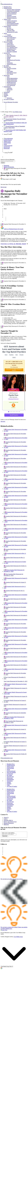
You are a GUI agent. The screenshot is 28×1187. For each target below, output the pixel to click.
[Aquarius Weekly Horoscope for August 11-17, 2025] (15, 743)
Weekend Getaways (12, 18)
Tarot (8, 77)
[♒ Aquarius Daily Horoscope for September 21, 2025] (15, 596)
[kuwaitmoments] (7, 758)
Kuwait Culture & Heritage (13, 9)
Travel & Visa (7, 67)
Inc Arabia (6, 65)
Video (5, 96)
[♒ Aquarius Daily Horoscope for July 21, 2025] (15, 588)
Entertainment (7, 86)
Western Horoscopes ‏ (9, 167)
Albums (6, 93)
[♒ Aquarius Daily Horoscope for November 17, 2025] (15, 439)
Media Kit (6, 824)
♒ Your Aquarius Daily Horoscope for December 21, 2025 (13, 574)
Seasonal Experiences (12, 25)
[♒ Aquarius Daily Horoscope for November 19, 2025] (15, 488)
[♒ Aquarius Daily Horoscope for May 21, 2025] (15, 554)
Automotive (10, 63)
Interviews (9, 98)
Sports (5, 33)
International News (11, 48)
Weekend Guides (11, 22)
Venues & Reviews (11, 64)
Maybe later (3, 187)
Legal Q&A (10, 43)
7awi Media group (18, 936)
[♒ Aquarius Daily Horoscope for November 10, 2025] (15, 431)
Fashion (9, 57)
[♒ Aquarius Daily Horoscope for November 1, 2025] (15, 521)
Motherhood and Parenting (13, 60)
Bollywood (9, 89)
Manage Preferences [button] (9, 823)
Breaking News (7, 6)
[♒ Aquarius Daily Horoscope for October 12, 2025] (15, 734)
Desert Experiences (11, 13)
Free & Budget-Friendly (13, 23)
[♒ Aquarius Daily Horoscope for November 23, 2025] (15, 530)
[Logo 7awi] (4, 930)
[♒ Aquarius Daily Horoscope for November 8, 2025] (15, 612)
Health (8, 58)
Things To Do (7, 19)
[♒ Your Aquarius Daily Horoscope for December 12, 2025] (15, 718)
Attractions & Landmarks (13, 11)
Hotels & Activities (11, 16)
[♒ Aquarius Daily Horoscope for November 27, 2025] (15, 480)
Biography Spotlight (12, 51)
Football (9, 34)
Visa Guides (10, 71)
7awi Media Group (17, 111)
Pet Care (9, 54)
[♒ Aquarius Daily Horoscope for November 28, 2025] (15, 546)
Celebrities (9, 88)
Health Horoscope (11, 82)
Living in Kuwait (8, 36)
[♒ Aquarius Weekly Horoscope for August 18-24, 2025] (15, 693)
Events (8, 91)
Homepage (6, 165)
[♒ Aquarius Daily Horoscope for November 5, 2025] (15, 662)
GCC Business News (12, 47)
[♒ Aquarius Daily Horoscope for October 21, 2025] (15, 563)
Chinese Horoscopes (12, 81)
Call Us (5, 819)
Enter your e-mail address (8, 833)
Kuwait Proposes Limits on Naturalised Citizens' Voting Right (14, 127)
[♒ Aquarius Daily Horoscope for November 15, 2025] (15, 621)
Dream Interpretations (12, 78)
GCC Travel (10, 74)
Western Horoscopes (12, 79)
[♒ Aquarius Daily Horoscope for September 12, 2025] (15, 710)
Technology (7, 92)
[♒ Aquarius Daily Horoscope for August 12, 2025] (15, 726)
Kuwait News (10, 44)
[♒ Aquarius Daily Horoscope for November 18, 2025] (15, 447)
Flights (8, 70)
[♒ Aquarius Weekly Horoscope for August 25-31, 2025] (15, 685)
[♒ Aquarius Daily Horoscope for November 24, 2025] (15, 645)
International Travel (11, 72)
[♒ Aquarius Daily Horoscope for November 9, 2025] (15, 654)
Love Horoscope (11, 85)
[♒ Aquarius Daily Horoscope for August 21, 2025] (15, 579)
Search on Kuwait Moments (7, 159)
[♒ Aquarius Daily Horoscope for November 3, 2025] (15, 464)
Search (2, 162)
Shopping (9, 15)
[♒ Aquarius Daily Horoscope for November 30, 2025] (15, 629)
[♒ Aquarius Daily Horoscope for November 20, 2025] (15, 604)
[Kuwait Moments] (6, 4)
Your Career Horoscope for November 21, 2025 (15, 681)
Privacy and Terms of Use (10, 821)
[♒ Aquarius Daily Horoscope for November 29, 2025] (15, 637)
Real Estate (9, 40)
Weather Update (11, 50)
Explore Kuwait (8, 8)
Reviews (9, 27)
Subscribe (4, 836)
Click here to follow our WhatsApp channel (13, 243)
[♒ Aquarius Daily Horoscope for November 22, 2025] (15, 472)
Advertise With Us (8, 820)
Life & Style (7, 53)
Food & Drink (7, 26)
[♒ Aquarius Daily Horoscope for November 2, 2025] (15, 505)
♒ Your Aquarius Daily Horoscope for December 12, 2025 (13, 721)
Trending (6, 95)
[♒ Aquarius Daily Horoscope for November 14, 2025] (15, 455)
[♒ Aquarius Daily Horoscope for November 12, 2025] (15, 538)
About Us (6, 817)
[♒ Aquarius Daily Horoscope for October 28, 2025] (15, 751)
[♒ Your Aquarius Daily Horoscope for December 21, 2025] (15, 571)
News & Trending (8, 41)
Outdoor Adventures (12, 20)
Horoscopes (7, 75)
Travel (8, 61)
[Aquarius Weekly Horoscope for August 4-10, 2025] (15, 702)
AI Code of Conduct (9, 99)
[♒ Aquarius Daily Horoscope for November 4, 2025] (15, 513)
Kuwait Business (11, 46)
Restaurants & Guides (12, 32)
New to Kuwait (10, 39)
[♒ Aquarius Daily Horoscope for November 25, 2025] (15, 670)
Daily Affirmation (11, 55)
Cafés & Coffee (11, 30)
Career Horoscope (11, 84)
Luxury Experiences (12, 12)
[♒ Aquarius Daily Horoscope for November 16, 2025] (15, 497)
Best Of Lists (10, 29)
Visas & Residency (11, 37)
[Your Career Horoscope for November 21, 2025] (15, 678)
